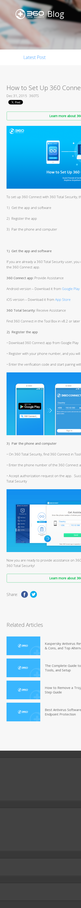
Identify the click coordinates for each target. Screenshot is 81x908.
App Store (63, 299)
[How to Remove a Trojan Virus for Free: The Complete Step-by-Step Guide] (23, 690)
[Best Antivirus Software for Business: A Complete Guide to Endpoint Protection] (23, 712)
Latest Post (34, 57)
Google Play (71, 288)
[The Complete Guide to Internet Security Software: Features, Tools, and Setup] (23, 668)
